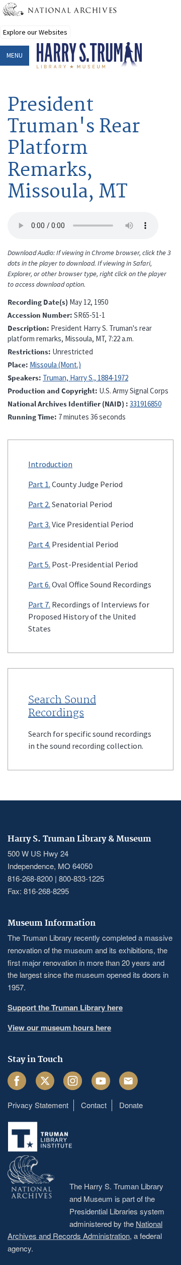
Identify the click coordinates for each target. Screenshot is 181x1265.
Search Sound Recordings (62, 707)
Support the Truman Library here (65, 1007)
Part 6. (39, 584)
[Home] (89, 55)
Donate (131, 1105)
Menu (15, 55)
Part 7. (39, 604)
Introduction (50, 464)
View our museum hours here (59, 1027)
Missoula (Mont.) (55, 364)
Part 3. (39, 524)
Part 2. (39, 504)
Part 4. (39, 544)
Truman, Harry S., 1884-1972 (85, 377)
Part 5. (39, 564)
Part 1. (39, 484)
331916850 (145, 403)
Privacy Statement (38, 1105)
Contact (94, 1105)
